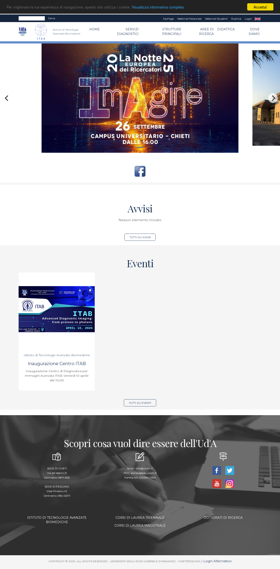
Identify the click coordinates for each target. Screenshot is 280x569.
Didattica (226, 29)
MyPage (168, 18)
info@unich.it (144, 468)
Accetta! (260, 7)
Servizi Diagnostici (128, 31)
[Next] (273, 98)
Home (94, 29)
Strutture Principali (171, 31)
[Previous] (7, 98)
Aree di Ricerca (206, 31)
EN (257, 19)
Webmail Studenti (216, 18)
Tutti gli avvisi (140, 237)
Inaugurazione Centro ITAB (57, 363)
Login (248, 18)
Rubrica (236, 18)
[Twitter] (229, 470)
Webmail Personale (189, 18)
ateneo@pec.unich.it (144, 473)
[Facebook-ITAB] (140, 171)
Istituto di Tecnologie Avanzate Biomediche (57, 355)
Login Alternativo (217, 561)
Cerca (51, 18)
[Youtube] (217, 483)
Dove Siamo (254, 31)
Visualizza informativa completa (158, 7)
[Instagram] (229, 483)
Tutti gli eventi (140, 402)
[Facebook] (217, 470)
